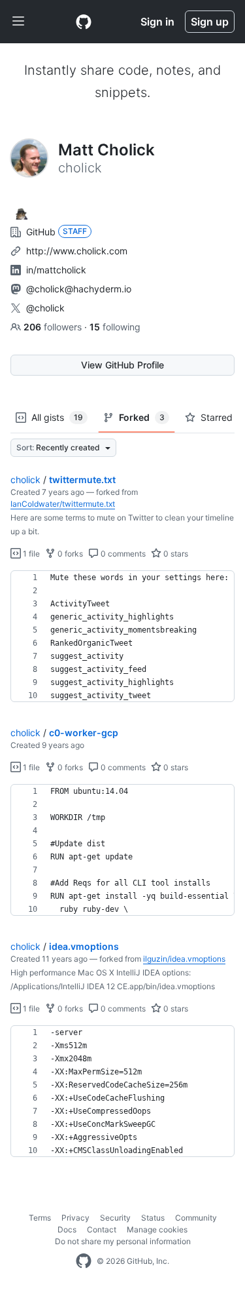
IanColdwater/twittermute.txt (62, 504)
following (115, 326)
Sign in (157, 21)
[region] (122, 636)
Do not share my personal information (123, 1241)
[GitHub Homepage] (83, 1261)
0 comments (122, 554)
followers (54, 326)
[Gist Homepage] (83, 21)
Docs (66, 1229)
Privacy (75, 1218)
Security (115, 1218)
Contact (101, 1229)
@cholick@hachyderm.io (78, 288)
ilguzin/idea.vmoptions (184, 959)
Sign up (210, 21)
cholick (25, 479)
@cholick (45, 307)
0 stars (174, 554)
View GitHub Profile (122, 364)
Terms (40, 1218)
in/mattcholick (56, 269)
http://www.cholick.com (76, 250)
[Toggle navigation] (18, 21)
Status (153, 1218)
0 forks (69, 554)
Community (196, 1218)
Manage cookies (157, 1229)
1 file (30, 554)
